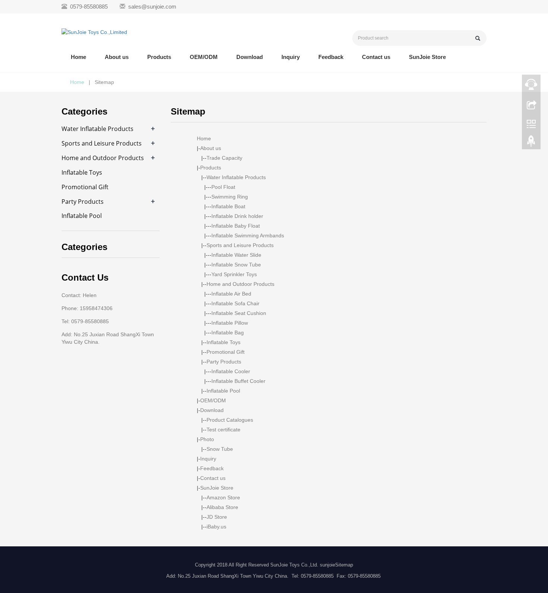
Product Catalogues (230, 420)
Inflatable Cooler (230, 371)
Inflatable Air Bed (231, 294)
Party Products (224, 362)
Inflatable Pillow (229, 323)
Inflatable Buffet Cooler (238, 381)
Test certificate (223, 430)
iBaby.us (216, 527)
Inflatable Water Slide (236, 255)
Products (159, 57)
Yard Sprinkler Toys (234, 274)
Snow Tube (220, 449)
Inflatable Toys (223, 342)
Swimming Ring (229, 197)
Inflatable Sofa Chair (235, 303)
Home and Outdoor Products (240, 284)
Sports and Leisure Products (240, 245)
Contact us (376, 57)
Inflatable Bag (227, 332)
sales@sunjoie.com (152, 6)
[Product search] (477, 38)
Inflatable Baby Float (235, 226)
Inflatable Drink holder (237, 216)
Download (249, 57)
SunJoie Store (427, 57)
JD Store (217, 517)
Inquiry (290, 57)
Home (78, 57)
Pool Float (223, 187)
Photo (207, 439)
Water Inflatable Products (236, 177)
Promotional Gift (226, 352)
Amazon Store (223, 497)
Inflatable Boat (228, 206)
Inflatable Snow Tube (236, 265)
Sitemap (344, 565)
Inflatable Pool (223, 391)
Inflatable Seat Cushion (238, 313)
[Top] (531, 143)
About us (117, 57)
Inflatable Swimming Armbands (247, 235)
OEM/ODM (204, 57)
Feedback (330, 57)
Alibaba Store (222, 507)
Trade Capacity (224, 158)
